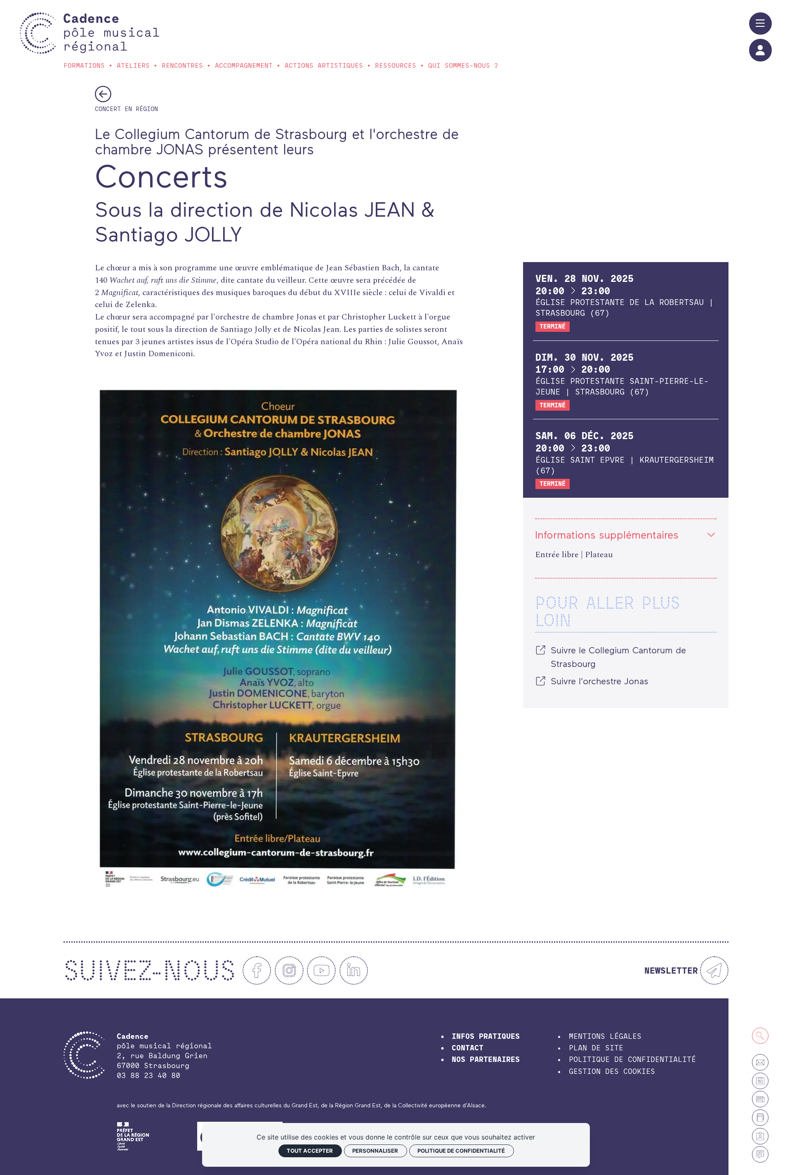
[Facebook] (257, 970)
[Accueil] (111, 33)
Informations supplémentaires (607, 534)
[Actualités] (760, 1154)
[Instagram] (289, 970)
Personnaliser (375, 1150)
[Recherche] (760, 1036)
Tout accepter (310, 1150)
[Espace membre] (760, 1136)
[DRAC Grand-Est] (133, 1135)
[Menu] (760, 23)
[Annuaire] (760, 1117)
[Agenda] (760, 1081)
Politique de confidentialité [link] (461, 1150)
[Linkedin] (353, 970)
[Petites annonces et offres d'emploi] (760, 1099)
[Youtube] (321, 970)
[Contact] (760, 1062)
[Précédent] (103, 94)
